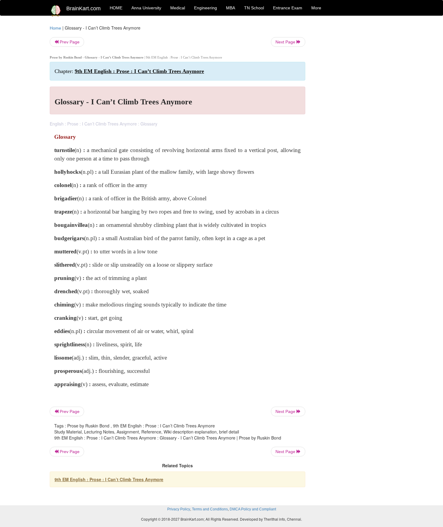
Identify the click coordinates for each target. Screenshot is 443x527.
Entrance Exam (287, 7)
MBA (230, 7)
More (316, 7)
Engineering (205, 7)
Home (55, 28)
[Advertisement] (354, 115)
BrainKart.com (83, 8)
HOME (116, 7)
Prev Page (69, 42)
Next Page (286, 42)
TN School (254, 7)
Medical (177, 7)
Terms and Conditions (210, 509)
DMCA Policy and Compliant (253, 509)
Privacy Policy (178, 509)
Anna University (146, 7)
